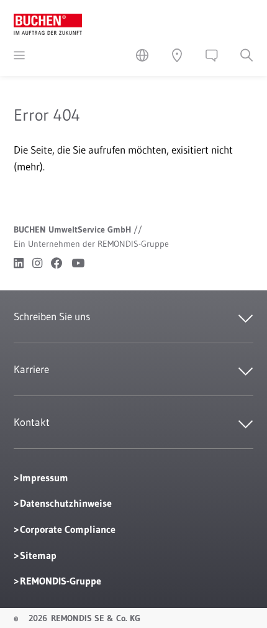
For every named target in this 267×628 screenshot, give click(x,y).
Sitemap (38, 555)
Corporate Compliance (67, 529)
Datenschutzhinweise (66, 503)
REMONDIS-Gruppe (60, 581)
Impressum (44, 477)
